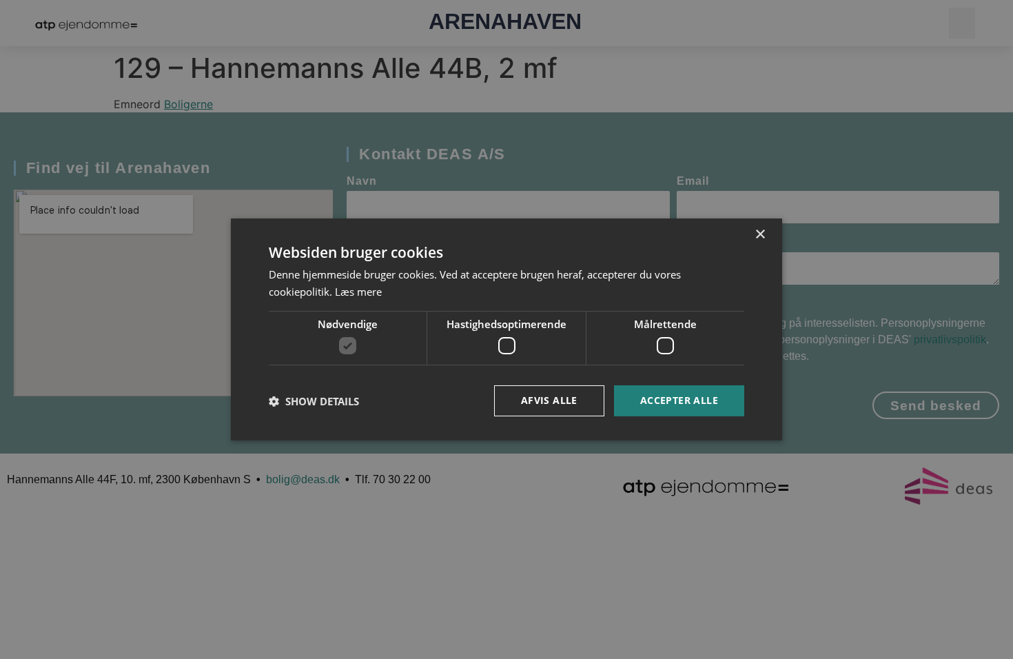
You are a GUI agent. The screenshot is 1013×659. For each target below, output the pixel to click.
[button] (314, 401)
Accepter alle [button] (679, 400)
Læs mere (358, 291)
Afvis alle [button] (549, 400)
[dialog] (506, 329)
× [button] (760, 235)
